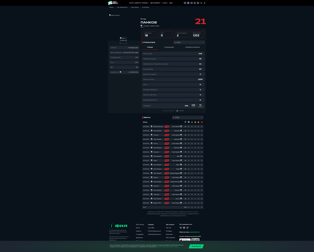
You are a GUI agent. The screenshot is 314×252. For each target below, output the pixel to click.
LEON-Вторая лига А (154, 231)
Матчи (138, 228)
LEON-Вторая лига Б (154, 234)
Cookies (175, 247)
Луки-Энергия (135, 7)
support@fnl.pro (195, 232)
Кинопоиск (169, 234)
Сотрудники (139, 234)
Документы (139, 237)
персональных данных (163, 247)
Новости (138, 231)
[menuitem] (155, 3)
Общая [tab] (150, 47)
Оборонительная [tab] (192, 47)
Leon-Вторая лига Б (122, 7)
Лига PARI (151, 228)
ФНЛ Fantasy (140, 224)
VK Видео (169, 231)
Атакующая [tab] (169, 47)
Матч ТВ (168, 228)
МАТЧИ (131, 3)
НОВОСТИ (137, 3)
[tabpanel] (173, 80)
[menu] (162, 3)
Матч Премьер (170, 237)
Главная (111, 7)
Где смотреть (155, 3)
